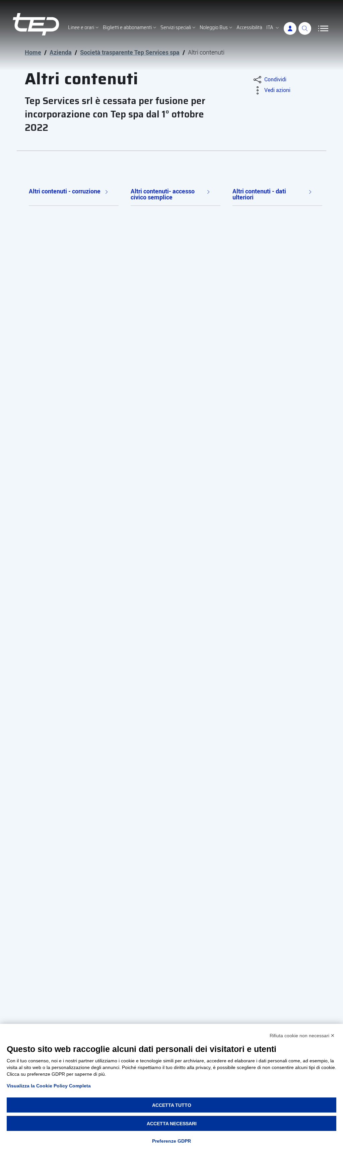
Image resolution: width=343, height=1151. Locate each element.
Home (33, 52)
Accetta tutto (171, 1105)
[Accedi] (290, 28)
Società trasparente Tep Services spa (130, 52)
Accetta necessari (172, 1123)
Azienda (61, 52)
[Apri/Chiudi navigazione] (323, 28)
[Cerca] (304, 28)
